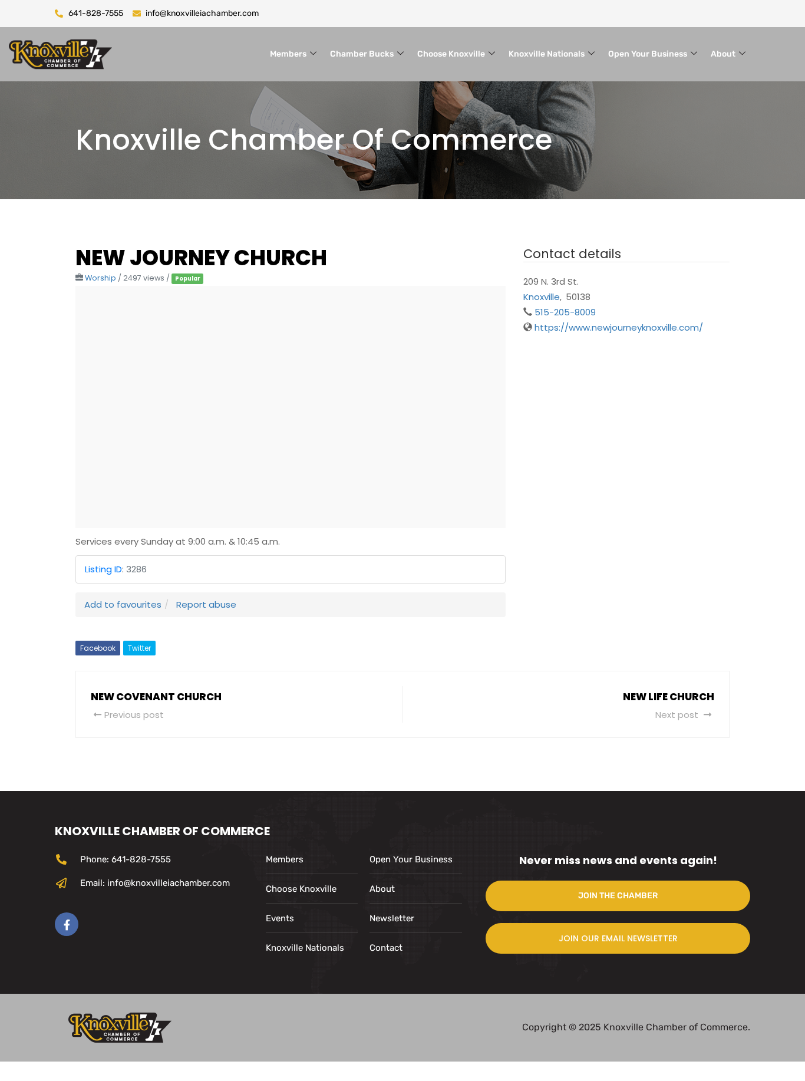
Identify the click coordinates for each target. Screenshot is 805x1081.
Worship (100, 278)
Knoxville (541, 297)
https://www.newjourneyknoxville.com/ (619, 327)
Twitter (139, 648)
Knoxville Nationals (547, 54)
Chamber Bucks (362, 54)
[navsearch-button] (782, 52)
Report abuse (206, 604)
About (723, 54)
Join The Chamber (618, 896)
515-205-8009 (565, 312)
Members (288, 54)
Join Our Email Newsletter (618, 938)
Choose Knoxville (451, 54)
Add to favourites (122, 604)
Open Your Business (647, 54)
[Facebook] (66, 924)
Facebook (98, 648)
